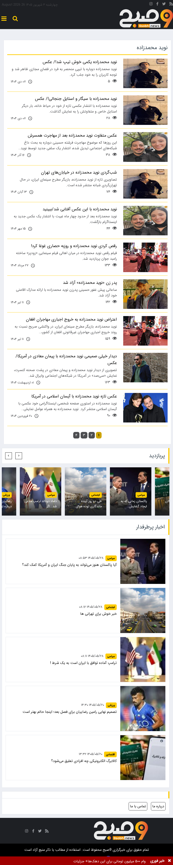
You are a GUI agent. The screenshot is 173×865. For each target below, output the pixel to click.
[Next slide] (8, 455)
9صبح (107, 850)
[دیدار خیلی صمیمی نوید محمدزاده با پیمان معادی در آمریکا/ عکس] (145, 367)
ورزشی (6, 495)
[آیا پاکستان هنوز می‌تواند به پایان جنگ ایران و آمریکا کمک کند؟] (142, 561)
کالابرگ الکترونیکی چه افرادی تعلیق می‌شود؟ (84, 761)
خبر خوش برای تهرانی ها (98, 614)
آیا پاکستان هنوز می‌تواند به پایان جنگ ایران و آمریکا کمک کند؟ (69, 565)
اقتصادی (110, 754)
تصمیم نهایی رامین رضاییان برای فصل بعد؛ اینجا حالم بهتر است (70, 712)
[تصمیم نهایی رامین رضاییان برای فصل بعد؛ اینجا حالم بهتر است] (142, 708)
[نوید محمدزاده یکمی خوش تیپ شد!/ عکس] (145, 73)
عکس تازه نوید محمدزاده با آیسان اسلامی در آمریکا (74, 396)
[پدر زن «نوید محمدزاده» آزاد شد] (145, 294)
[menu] (4, 18)
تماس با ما (138, 806)
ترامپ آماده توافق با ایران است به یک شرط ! (83, 663)
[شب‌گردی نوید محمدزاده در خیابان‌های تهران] (145, 184)
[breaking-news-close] (169, 861)
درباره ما (158, 806)
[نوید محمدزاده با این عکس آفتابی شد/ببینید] (145, 220)
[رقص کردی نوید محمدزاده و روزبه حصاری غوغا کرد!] (145, 257)
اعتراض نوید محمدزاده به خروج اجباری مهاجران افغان (71, 319)
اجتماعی (95, 495)
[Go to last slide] (18, 455)
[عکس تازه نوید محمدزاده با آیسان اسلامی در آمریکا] (145, 407)
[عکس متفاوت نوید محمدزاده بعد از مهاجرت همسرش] (145, 147)
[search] (15, 18)
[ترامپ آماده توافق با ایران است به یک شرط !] (142, 659)
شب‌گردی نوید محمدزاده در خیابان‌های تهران (79, 172)
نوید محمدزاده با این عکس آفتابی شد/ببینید (80, 209)
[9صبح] (146, 18)
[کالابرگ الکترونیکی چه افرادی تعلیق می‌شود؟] (142, 757)
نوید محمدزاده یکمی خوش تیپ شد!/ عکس (80, 62)
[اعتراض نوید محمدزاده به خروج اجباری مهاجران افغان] (145, 331)
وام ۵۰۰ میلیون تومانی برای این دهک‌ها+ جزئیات (109, 861)
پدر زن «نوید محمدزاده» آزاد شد (90, 282)
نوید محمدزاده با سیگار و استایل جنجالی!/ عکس (76, 98)
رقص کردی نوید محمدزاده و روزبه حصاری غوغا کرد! (74, 246)
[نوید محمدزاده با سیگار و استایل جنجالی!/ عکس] (145, 110)
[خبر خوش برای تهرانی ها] (142, 610)
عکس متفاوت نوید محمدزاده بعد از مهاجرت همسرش (72, 135)
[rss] (171, 4)
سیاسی (141, 495)
